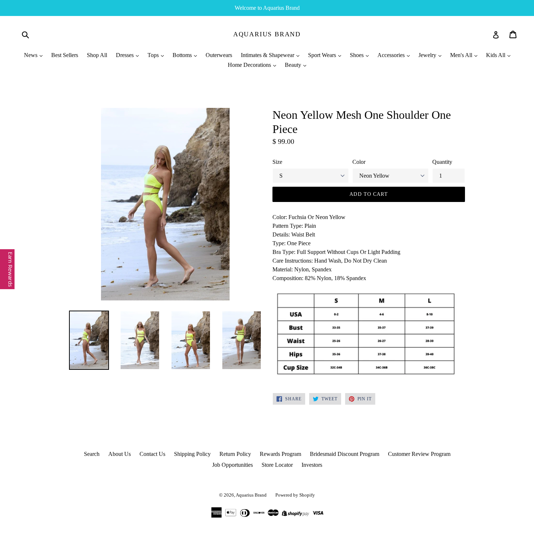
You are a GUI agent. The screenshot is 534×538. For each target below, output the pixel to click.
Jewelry (428, 55)
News (31, 55)
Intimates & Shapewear (268, 55)
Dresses (125, 55)
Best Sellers (64, 55)
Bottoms (183, 55)
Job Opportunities (232, 465)
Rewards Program (280, 454)
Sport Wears (322, 55)
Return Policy (235, 454)
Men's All (462, 55)
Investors (312, 465)
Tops (153, 55)
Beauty (294, 65)
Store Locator (277, 465)
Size (277, 162)
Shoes (357, 55)
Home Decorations (250, 65)
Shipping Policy (192, 454)
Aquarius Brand (267, 34)
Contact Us (152, 454)
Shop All (97, 55)
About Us (119, 454)
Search (92, 454)
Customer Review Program (419, 454)
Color (358, 162)
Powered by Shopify (295, 495)
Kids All (496, 55)
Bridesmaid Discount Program (344, 454)
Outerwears (219, 55)
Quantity (442, 162)
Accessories (391, 55)
